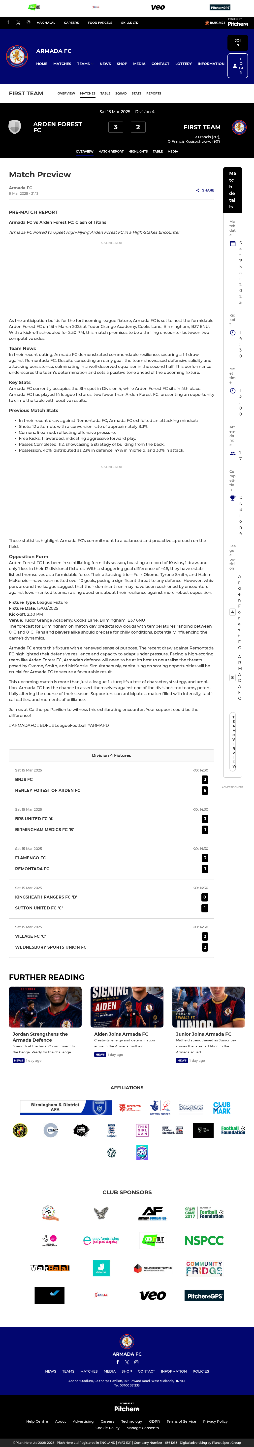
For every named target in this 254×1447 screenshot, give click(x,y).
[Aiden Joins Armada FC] (127, 1007)
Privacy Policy (215, 1421)
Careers (71, 23)
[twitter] (18, 23)
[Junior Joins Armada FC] (208, 1007)
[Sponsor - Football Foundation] (204, 1214)
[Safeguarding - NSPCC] (204, 1241)
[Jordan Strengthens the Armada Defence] (45, 1007)
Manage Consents (143, 1428)
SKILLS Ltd (129, 23)
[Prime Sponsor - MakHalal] (49, 1269)
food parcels (100, 23)
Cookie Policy (107, 1428)
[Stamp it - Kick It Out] (34, 8)
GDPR (154, 1421)
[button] (41, 64)
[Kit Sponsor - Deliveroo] (101, 1269)
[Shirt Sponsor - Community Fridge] (204, 1269)
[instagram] (28, 23)
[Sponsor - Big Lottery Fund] (49, 1241)
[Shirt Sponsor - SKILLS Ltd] (96, 8)
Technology (131, 1421)
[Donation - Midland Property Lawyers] (153, 1269)
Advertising (83, 1421)
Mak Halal (46, 23)
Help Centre (37, 1421)
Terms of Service (181, 1421)
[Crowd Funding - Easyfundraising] (101, 1241)
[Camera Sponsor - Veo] (158, 8)
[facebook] (8, 23)
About (60, 1421)
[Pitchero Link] (238, 25)
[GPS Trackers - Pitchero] (220, 8)
